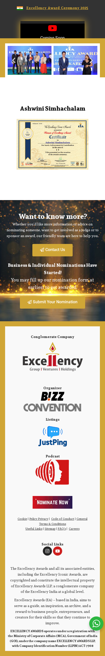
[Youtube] (57, 551)
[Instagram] (47, 551)
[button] (13, 60)
